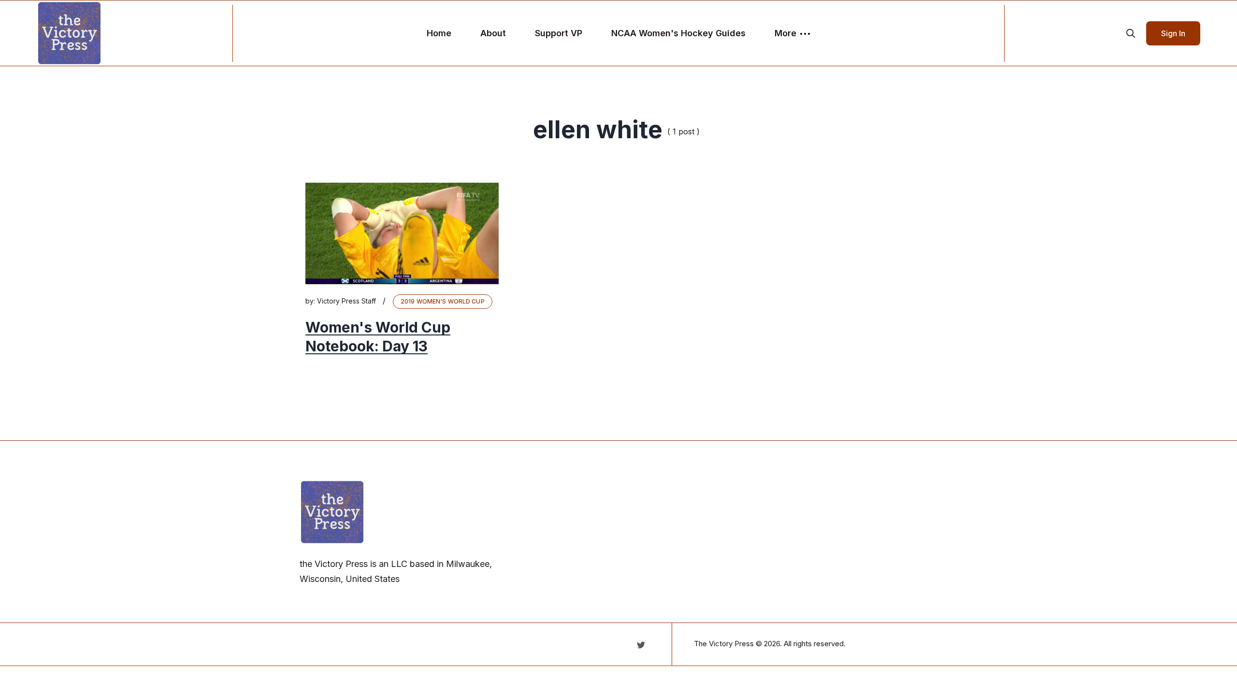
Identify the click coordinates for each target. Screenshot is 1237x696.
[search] (1130, 33)
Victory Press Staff (346, 301)
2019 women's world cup (443, 301)
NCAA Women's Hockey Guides (678, 33)
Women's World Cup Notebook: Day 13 (377, 337)
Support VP (558, 33)
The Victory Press (724, 643)
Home (439, 33)
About (493, 33)
